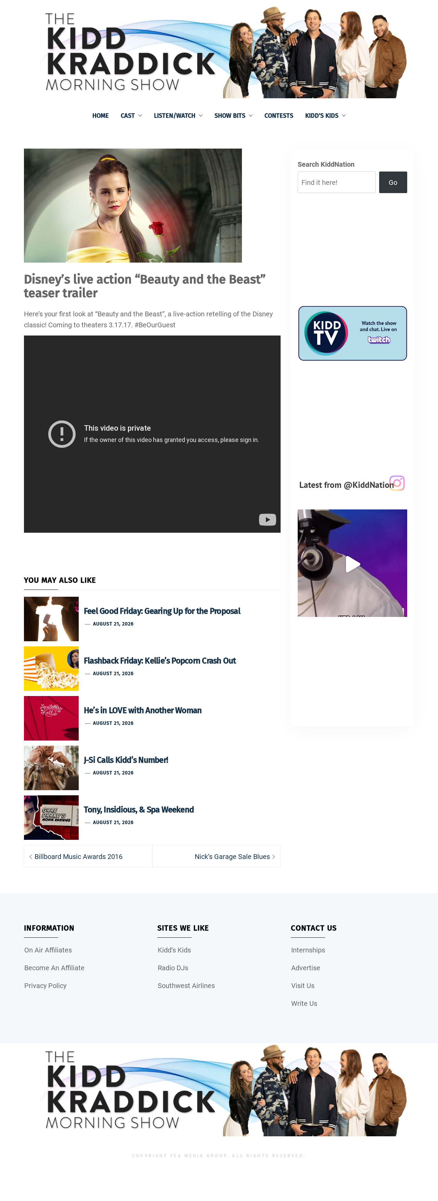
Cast (128, 115)
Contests (279, 115)
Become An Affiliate (54, 968)
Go (393, 182)
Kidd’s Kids (321, 115)
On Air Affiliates (48, 950)
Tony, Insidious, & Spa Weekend (139, 809)
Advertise (305, 968)
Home (100, 115)
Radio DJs (173, 968)
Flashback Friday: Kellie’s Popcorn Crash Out (160, 661)
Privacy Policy (45, 986)
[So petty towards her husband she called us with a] (352, 564)
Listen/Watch (174, 115)
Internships (308, 950)
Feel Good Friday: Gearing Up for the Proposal (162, 611)
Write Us (304, 1003)
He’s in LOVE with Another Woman (143, 710)
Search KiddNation (326, 164)
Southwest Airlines (186, 986)
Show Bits (230, 115)
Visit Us (302, 986)
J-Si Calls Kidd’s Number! (126, 760)
